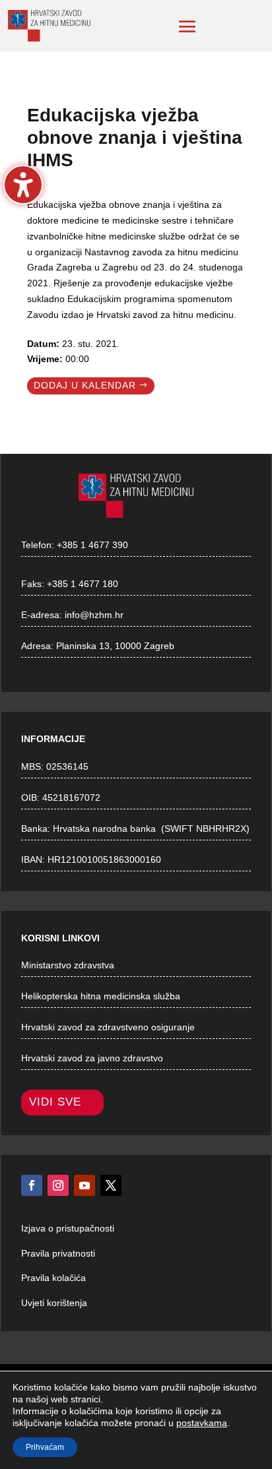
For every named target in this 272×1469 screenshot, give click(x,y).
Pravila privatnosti (58, 1253)
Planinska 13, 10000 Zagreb (115, 646)
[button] (187, 26)
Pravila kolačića (53, 1277)
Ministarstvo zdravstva (67, 965)
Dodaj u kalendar (85, 385)
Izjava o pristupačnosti (67, 1228)
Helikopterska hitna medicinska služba (100, 996)
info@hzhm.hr (94, 614)
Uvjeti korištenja (54, 1302)
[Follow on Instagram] (58, 1185)
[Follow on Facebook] (31, 1185)
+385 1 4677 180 (82, 583)
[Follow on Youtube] (84, 1185)
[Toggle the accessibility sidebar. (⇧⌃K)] (23, 184)
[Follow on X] (110, 1185)
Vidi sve (55, 1102)
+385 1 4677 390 (92, 545)
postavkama (201, 1423)
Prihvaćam (45, 1447)
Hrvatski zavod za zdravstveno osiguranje (108, 1027)
